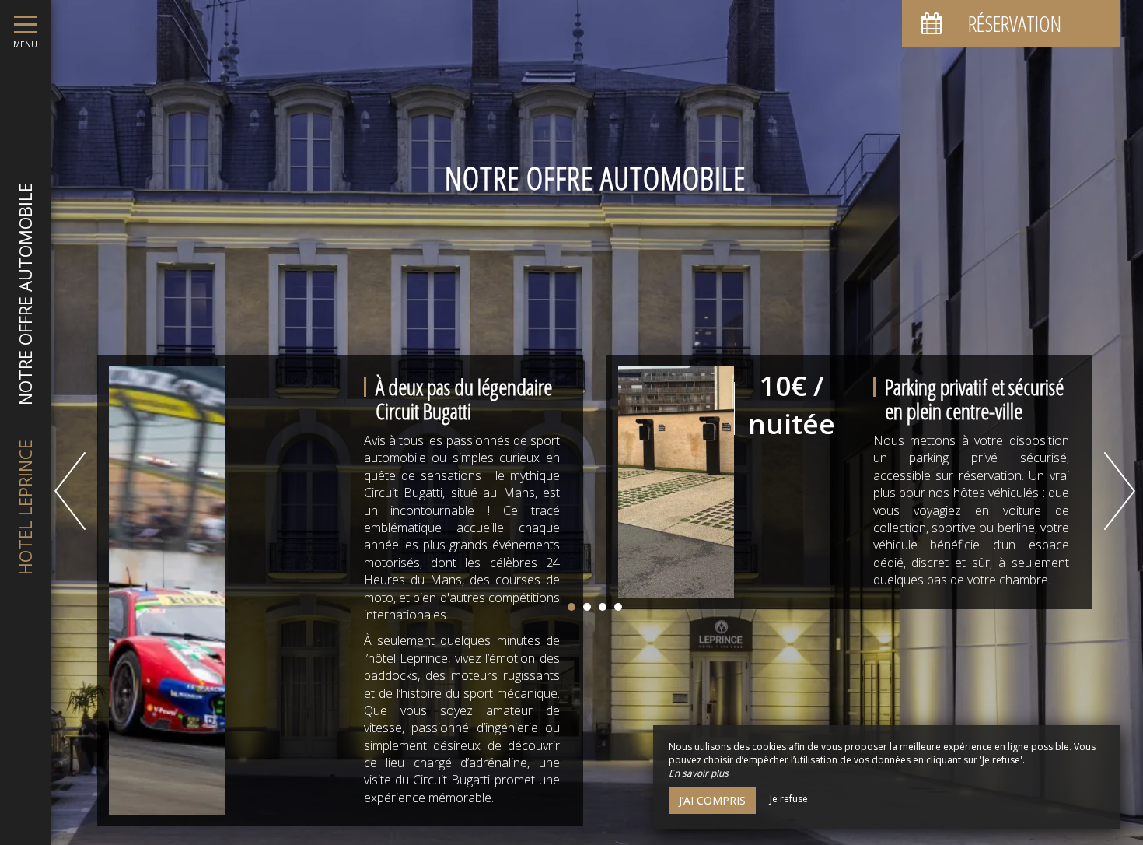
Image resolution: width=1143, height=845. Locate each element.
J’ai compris (712, 800)
